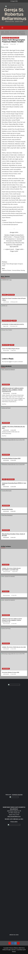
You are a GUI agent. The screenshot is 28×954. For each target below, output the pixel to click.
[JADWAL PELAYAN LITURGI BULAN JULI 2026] (14, 416)
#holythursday (19, 242)
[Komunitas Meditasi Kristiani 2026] (14, 448)
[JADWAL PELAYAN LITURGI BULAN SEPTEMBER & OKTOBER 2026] (14, 557)
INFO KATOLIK (6, 37)
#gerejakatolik (14, 246)
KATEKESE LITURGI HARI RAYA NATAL (13, 324)
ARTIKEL (4, 294)
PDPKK (4, 479)
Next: (13, 269)
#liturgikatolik (17, 244)
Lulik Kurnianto (6, 301)
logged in (10, 361)
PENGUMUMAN (6, 384)
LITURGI (14, 320)
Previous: (12, 263)
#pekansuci (9, 244)
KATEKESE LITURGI (14, 37)
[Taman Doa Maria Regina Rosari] (14, 338)
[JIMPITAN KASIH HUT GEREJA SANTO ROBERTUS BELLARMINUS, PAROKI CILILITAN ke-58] (14, 377)
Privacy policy (14, 821)
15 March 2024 (13, 44)
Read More (4, 404)
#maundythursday (9, 242)
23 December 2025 (13, 326)
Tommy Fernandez (6, 571)
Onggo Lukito (5, 44)
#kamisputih (18, 241)
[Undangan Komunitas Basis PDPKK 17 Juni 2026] (14, 472)
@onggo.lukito (14, 232)
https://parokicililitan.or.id (14, 816)
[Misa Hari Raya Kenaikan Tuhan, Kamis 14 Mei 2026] (14, 523)
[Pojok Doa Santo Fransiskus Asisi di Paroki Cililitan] (14, 288)
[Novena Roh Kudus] (14, 498)
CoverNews (20, 949)
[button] (2, 27)
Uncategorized (6, 564)
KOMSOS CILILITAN (17, 794)
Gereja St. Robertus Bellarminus (14, 14)
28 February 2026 (13, 301)
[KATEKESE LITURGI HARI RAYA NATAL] (14, 313)
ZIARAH (12, 344)
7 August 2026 (14, 571)
